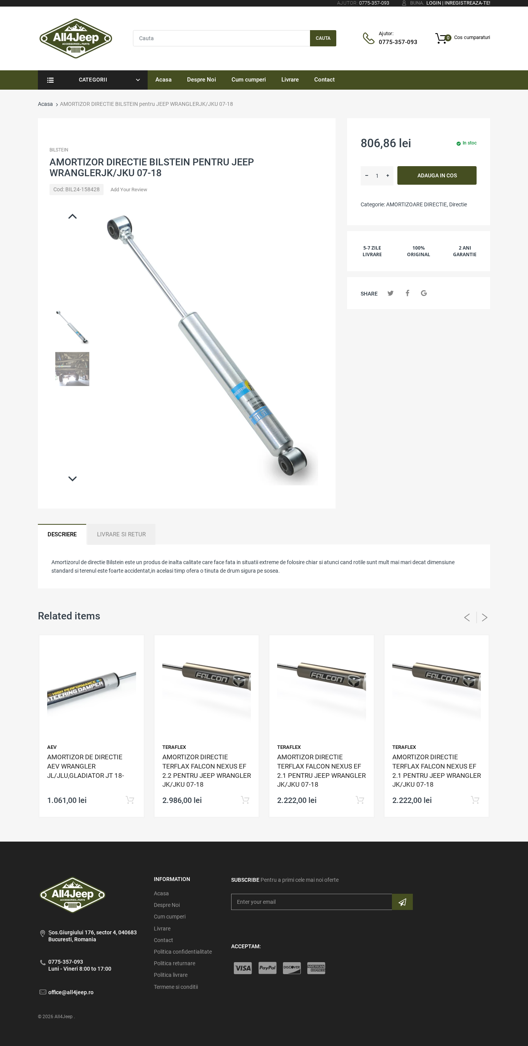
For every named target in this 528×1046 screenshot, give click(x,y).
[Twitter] (390, 293)
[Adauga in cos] (130, 800)
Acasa (45, 104)
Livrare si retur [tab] (121, 534)
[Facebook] (407, 293)
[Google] (424, 293)
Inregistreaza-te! (467, 3)
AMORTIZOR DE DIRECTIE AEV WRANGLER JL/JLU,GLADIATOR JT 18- (85, 766)
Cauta (323, 38)
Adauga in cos (437, 175)
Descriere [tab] (62, 534)
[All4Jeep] (76, 38)
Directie (458, 204)
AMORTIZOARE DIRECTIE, (417, 204)
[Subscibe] (402, 902)
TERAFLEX (174, 747)
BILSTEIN (58, 150)
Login (433, 3)
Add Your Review (129, 189)
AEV (51, 747)
